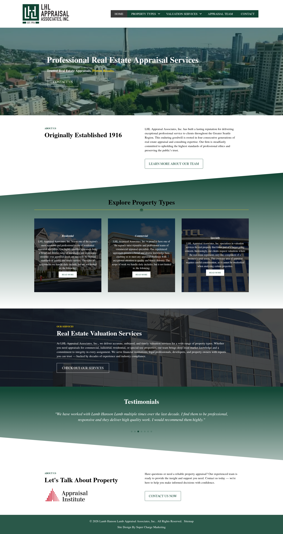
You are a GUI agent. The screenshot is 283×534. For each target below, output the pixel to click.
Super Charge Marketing (151, 527)
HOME (119, 14)
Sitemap (189, 521)
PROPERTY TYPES (143, 14)
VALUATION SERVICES (182, 14)
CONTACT (248, 14)
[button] (159, 14)
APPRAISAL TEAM (220, 14)
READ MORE (68, 274)
